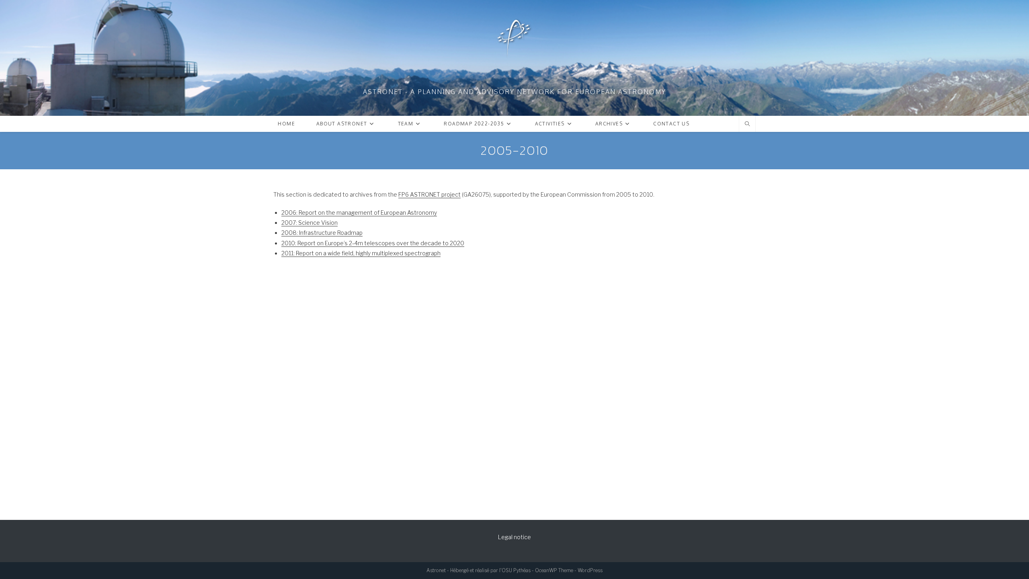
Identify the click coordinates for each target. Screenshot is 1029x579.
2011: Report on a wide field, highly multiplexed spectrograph (361, 253)
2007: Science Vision (309, 222)
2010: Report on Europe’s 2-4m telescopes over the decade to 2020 (372, 243)
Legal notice (514, 537)
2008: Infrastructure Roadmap (322, 232)
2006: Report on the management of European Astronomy (359, 212)
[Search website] (747, 124)
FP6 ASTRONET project (429, 194)
